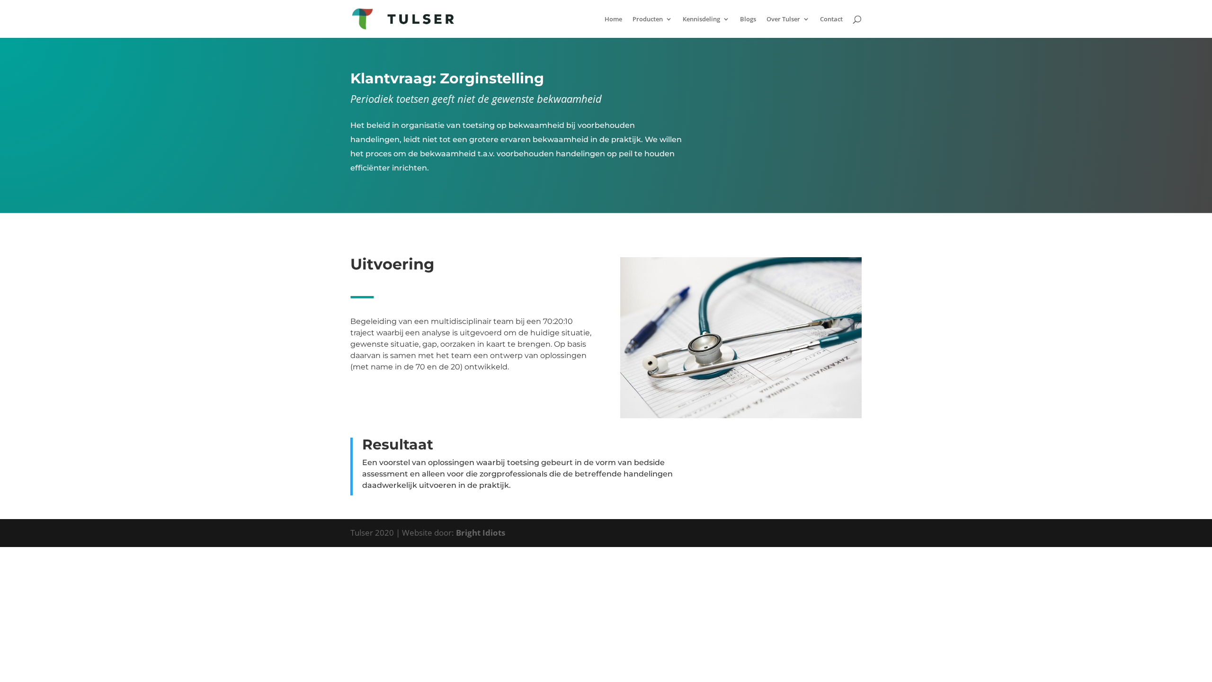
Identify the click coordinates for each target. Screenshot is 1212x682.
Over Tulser (783, 19)
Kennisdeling (701, 19)
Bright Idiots (480, 532)
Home (613, 19)
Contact (831, 19)
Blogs (748, 19)
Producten (648, 19)
